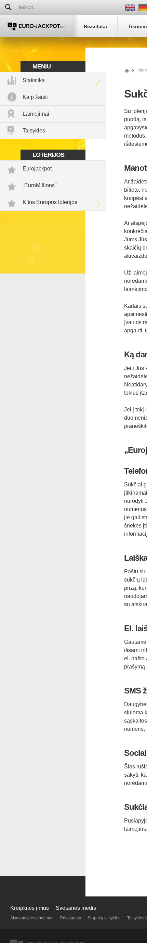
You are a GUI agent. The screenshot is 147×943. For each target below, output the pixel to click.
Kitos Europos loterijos (50, 202)
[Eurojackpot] (37, 26)
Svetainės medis (76, 908)
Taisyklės (34, 130)
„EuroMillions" (40, 185)
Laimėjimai (36, 114)
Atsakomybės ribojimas (31, 918)
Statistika (34, 80)
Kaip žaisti (35, 97)
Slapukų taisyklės (104, 918)
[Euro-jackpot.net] (127, 70)
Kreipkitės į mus (29, 908)
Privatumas (70, 918)
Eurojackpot (37, 168)
